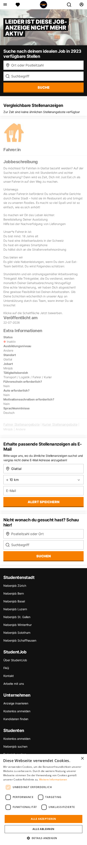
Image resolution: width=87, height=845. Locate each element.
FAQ (6, 668)
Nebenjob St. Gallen (16, 617)
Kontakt (8, 676)
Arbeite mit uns (13, 683)
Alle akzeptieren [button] (43, 819)
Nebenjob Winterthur (17, 625)
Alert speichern (44, 502)
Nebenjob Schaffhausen (19, 640)
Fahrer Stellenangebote (21, 424)
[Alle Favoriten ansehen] (17, 4)
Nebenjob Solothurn (16, 632)
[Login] (81, 4)
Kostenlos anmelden (16, 711)
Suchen (43, 556)
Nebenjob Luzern (15, 609)
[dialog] (43, 799)
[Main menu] (4, 4)
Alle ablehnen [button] (43, 829)
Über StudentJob (15, 660)
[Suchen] (71, 4)
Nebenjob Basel (14, 601)
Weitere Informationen (53, 779)
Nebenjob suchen (15, 746)
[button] (43, 838)
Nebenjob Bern (13, 593)
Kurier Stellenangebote (59, 424)
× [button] (82, 758)
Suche (44, 87)
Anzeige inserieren (15, 703)
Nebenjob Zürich (14, 585)
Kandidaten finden (15, 719)
